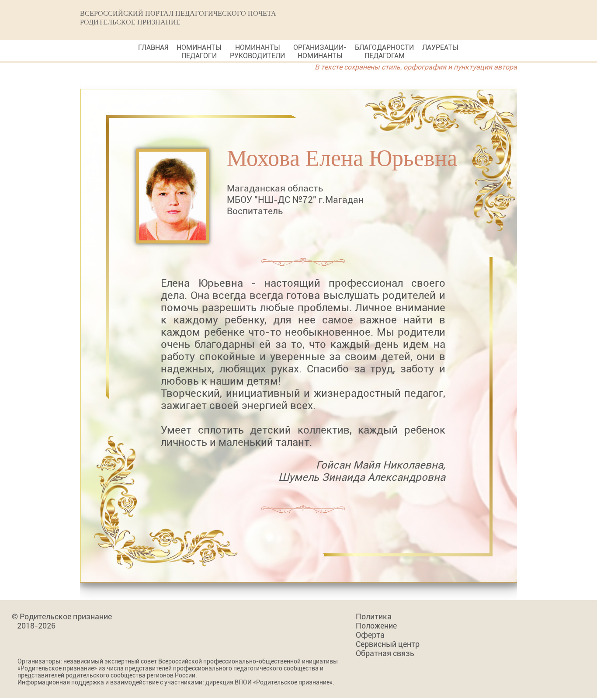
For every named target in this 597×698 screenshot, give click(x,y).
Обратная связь (385, 653)
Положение (376, 625)
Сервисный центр (388, 644)
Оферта (370, 634)
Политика (374, 616)
